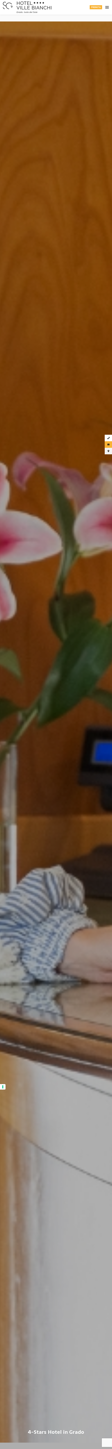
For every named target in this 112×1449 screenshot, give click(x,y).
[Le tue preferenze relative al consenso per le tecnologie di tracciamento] (3, 1087)
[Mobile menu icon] (107, 7)
